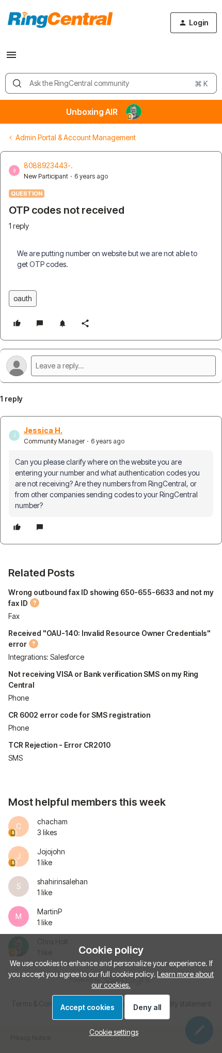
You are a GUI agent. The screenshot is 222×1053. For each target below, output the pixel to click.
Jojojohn (51, 851)
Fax (14, 616)
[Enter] (17, 83)
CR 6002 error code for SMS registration (79, 714)
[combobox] (111, 83)
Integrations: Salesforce (46, 656)
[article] (111, 480)
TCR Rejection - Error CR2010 (59, 744)
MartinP (49, 911)
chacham (52, 821)
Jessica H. (43, 430)
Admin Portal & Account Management (75, 137)
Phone (18, 697)
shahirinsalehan (62, 881)
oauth (22, 298)
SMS (15, 757)
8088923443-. (48, 165)
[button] (11, 58)
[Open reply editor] (111, 365)
